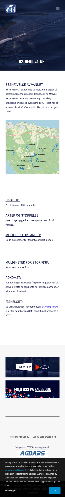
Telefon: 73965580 (19, 436)
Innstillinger (9, 490)
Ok (55, 490)
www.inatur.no (50, 306)
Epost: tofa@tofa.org (44, 436)
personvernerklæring (14, 470)
